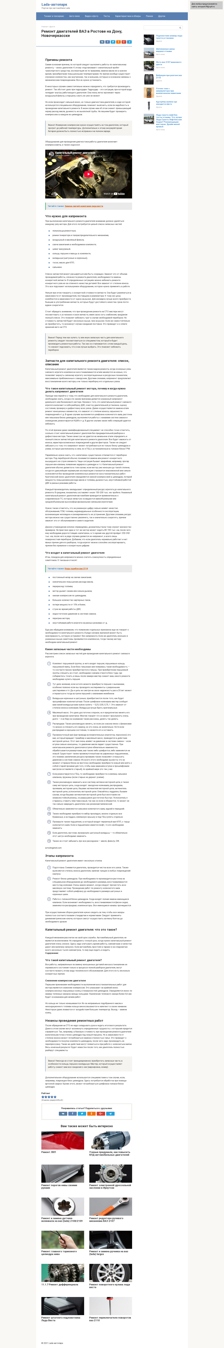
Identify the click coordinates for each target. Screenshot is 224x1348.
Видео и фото (91, 16)
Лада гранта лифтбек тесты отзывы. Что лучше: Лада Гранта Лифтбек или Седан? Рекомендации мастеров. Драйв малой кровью (169, 121)
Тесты (106, 16)
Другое (161, 16)
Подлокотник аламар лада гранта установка (169, 37)
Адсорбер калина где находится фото (166, 103)
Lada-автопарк (54, 4)
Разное (149, 16)
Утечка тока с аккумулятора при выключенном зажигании (168, 90)
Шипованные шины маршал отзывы (165, 50)
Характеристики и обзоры (128, 16)
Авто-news (74, 16)
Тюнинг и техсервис (54, 16)
